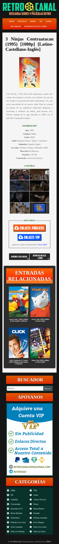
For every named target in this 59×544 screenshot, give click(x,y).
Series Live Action (39, 527)
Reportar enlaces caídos (36, 26)
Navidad (36, 513)
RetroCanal (17, 541)
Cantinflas (14, 500)
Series (33, 21)
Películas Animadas (40, 518)
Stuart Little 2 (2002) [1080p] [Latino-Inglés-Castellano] (18, 320)
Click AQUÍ (42, 244)
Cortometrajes (16, 504)
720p (35, 490)
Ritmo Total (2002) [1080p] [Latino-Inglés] (40, 361)
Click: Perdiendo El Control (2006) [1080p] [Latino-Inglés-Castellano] (18, 362)
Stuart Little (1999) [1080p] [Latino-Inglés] (40, 320)
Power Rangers (38, 522)
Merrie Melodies (17, 513)
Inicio (11, 21)
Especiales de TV (17, 509)
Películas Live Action (18, 522)
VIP (40, 21)
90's (12, 495)
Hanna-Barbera (38, 509)
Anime (35, 495)
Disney (35, 504)
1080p (13, 490)
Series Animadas (17, 527)
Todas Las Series (39, 531)
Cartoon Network (39, 500)
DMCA (48, 541)
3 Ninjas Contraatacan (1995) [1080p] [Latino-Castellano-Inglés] (29, 44)
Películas (22, 21)
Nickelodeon (15, 518)
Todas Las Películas (18, 531)
